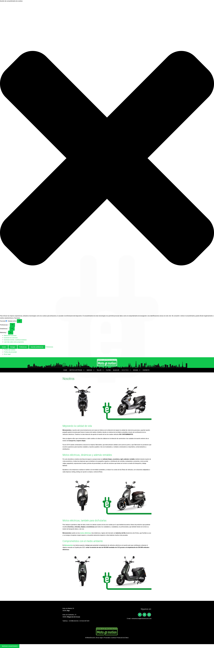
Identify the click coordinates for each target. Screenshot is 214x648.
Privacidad (107, 637)
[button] (107, 158)
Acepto (4, 347)
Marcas (89, 370)
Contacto (146, 370)
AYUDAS (135, 370)
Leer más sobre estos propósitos (14, 342)
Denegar (12, 347)
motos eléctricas (85, 533)
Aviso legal (7, 354)
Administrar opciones (10, 335)
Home (65, 370)
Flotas (108, 370)
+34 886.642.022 (73, 621)
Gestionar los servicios (11, 337)
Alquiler (116, 370)
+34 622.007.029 (84, 621)
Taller (99, 370)
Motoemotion (68, 545)
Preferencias (23, 347)
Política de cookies (9, 350)
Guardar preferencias (37, 347)
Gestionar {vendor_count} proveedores (15, 340)
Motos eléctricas (76, 370)
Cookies (113, 637)
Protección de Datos (123, 637)
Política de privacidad (10, 352)
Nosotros (125, 370)
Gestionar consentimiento (10, 646)
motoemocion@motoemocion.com (141, 618)
